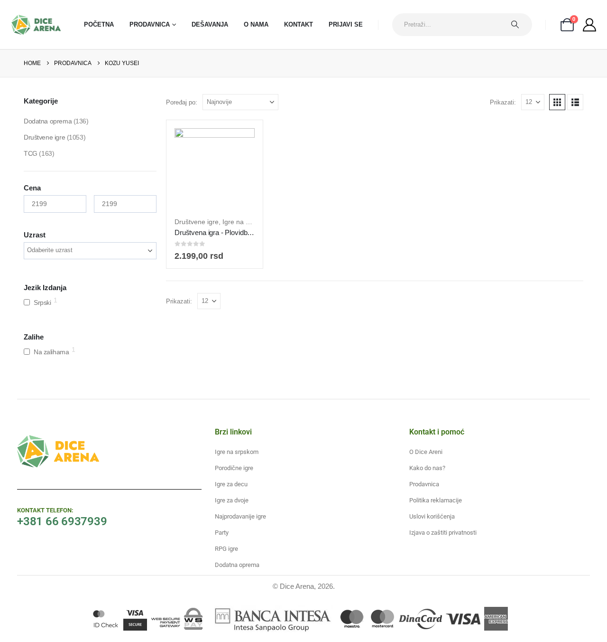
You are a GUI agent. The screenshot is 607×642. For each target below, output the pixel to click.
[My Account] (589, 24)
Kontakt (298, 24)
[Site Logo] (35, 24)
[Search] (519, 24)
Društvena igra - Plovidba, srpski (224, 232)
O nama (256, 24)
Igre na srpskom (246, 222)
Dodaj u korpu (221, 198)
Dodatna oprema (48, 121)
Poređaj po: (181, 102)
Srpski (42, 302)
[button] (557, 102)
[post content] (215, 168)
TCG (30, 153)
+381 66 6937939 (62, 521)
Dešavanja (210, 24)
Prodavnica (149, 24)
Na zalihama (51, 352)
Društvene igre (197, 222)
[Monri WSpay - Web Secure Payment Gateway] (177, 618)
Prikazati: (503, 102)
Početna (99, 24)
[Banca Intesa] (271, 618)
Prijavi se (346, 24)
